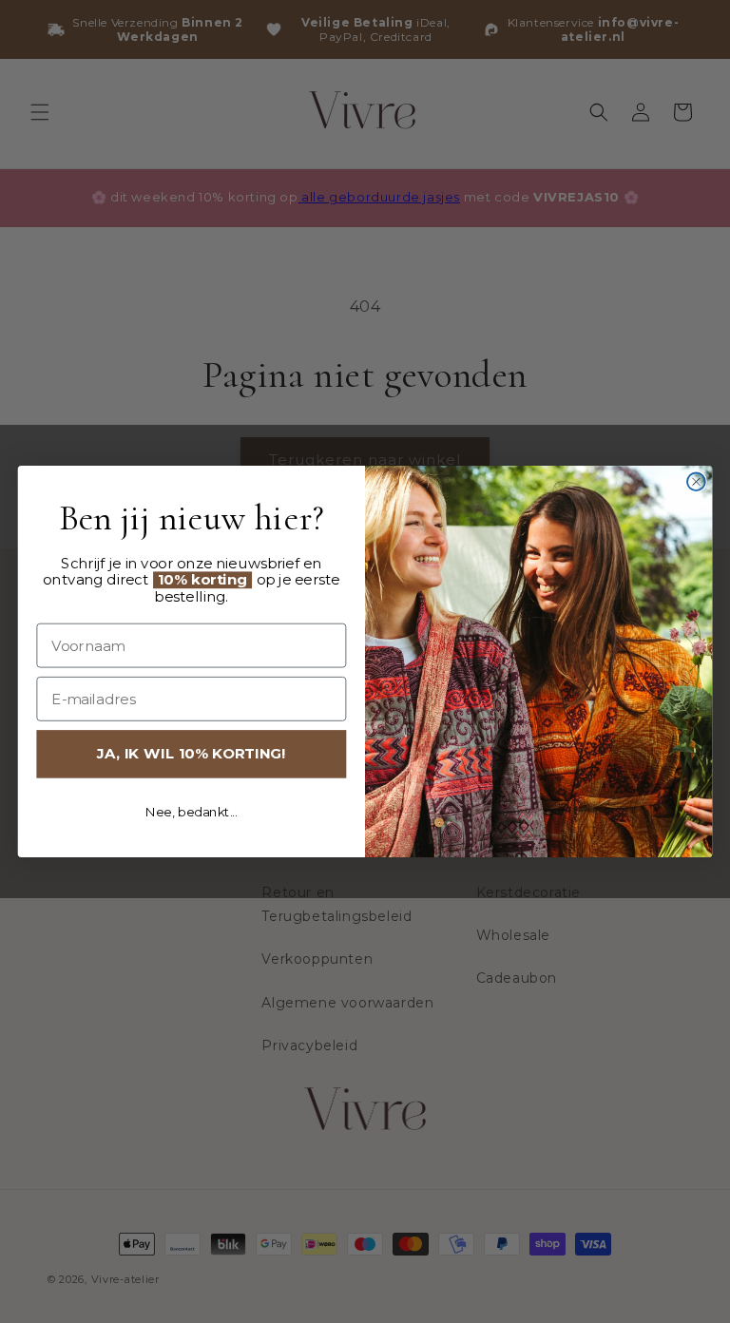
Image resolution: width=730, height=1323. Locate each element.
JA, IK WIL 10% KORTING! (191, 753)
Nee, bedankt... (191, 812)
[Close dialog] (696, 481)
